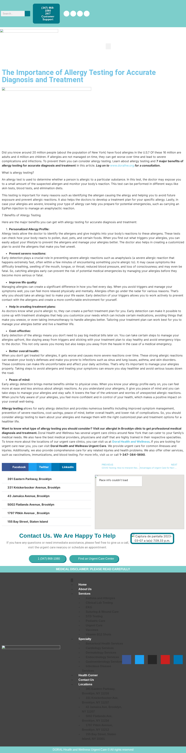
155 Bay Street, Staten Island (27, 521)
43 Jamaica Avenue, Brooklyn (28, 496)
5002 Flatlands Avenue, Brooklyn (30, 504)
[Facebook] (66, 14)
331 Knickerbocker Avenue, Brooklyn (33, 487)
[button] (108, 46)
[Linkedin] (87, 14)
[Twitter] (73, 14)
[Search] (27, 13)
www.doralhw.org (122, 165)
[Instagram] (80, 14)
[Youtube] (165, 659)
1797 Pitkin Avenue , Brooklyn (28, 513)
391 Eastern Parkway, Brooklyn (29, 479)
